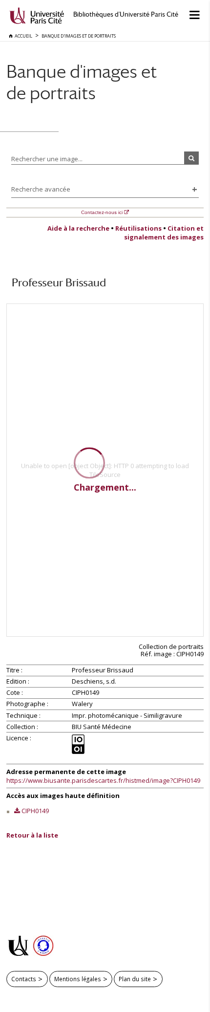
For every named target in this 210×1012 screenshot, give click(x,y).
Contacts (23, 979)
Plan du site (135, 979)
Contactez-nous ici (102, 212)
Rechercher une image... (47, 158)
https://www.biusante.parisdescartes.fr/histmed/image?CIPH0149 (103, 780)
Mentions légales (77, 979)
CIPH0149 (35, 810)
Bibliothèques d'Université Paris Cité (125, 14)
